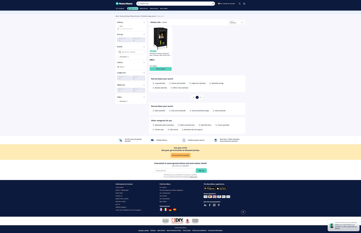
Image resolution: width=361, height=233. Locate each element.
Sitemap (153, 230)
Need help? (119, 193)
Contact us (119, 196)
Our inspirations (165, 199)
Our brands (163, 196)
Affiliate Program (121, 207)
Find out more (193, 177)
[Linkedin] (205, 205)
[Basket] (244, 4)
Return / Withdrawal (122, 190)
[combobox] (236, 22)
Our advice (163, 187)
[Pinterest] (218, 205)
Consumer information (215, 230)
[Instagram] (214, 205)
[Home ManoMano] (124, 4)
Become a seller (121, 201)
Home (117, 16)
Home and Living (124, 16)
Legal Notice (161, 230)
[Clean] (213, 3)
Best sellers (163, 201)
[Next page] (200, 97)
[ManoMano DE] (170, 209)
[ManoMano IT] (165, 209)
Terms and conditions (199, 230)
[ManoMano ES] (174, 209)
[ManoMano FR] (161, 209)
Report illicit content (122, 199)
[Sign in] (240, 4)
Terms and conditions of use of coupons (128, 210)
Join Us (118, 204)
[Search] (138, 3)
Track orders (120, 187)
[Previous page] (193, 97)
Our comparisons (165, 193)
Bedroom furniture (135, 16)
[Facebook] (209, 205)
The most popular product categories (171, 190)
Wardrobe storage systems (148, 16)
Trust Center (187, 230)
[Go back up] (243, 212)
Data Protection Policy (174, 230)
